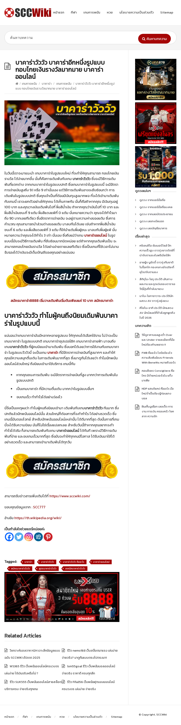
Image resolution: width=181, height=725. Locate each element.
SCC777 (39, 507)
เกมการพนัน (91, 12)
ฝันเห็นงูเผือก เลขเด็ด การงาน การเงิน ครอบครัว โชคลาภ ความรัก (158, 411)
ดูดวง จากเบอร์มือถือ (152, 200)
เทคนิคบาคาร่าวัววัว (75, 568)
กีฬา (74, 12)
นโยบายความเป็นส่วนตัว (136, 12)
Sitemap (166, 12)
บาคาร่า (46, 83)
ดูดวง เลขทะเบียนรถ (152, 221)
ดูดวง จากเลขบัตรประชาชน (156, 214)
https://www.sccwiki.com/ (69, 496)
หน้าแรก (58, 12)
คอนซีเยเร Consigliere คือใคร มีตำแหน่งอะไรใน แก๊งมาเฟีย (158, 376)
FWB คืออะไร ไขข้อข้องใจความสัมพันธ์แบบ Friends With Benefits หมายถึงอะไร (159, 358)
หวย (110, 12)
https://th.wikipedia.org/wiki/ (37, 517)
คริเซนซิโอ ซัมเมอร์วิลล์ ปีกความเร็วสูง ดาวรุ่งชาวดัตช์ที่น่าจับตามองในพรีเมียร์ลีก (157, 250)
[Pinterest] (48, 536)
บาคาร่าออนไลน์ (101, 562)
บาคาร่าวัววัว (47, 562)
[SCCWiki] (28, 12)
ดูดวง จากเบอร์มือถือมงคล (156, 207)
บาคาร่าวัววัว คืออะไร (73, 562)
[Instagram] (28, 536)
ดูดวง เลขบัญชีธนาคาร (153, 228)
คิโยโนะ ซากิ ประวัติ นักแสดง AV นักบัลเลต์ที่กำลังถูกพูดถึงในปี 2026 (157, 313)
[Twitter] (19, 536)
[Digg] (38, 536)
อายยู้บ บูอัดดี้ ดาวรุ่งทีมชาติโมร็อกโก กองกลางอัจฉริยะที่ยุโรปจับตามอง (157, 267)
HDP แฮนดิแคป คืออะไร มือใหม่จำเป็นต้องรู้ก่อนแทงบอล (158, 393)
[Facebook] (9, 536)
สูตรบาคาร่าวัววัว (48, 568)
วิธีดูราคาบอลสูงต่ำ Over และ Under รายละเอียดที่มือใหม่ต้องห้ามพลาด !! (158, 340)
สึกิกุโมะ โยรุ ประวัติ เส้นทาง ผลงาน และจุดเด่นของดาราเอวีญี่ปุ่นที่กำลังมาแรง (157, 284)
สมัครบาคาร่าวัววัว (20, 568)
